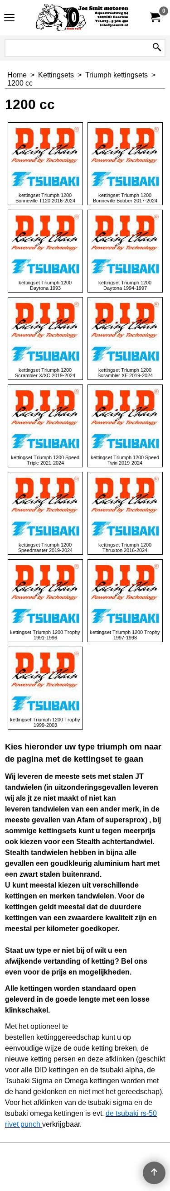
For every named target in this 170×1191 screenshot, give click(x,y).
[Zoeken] (157, 48)
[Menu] (9, 19)
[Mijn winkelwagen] (154, 17)
